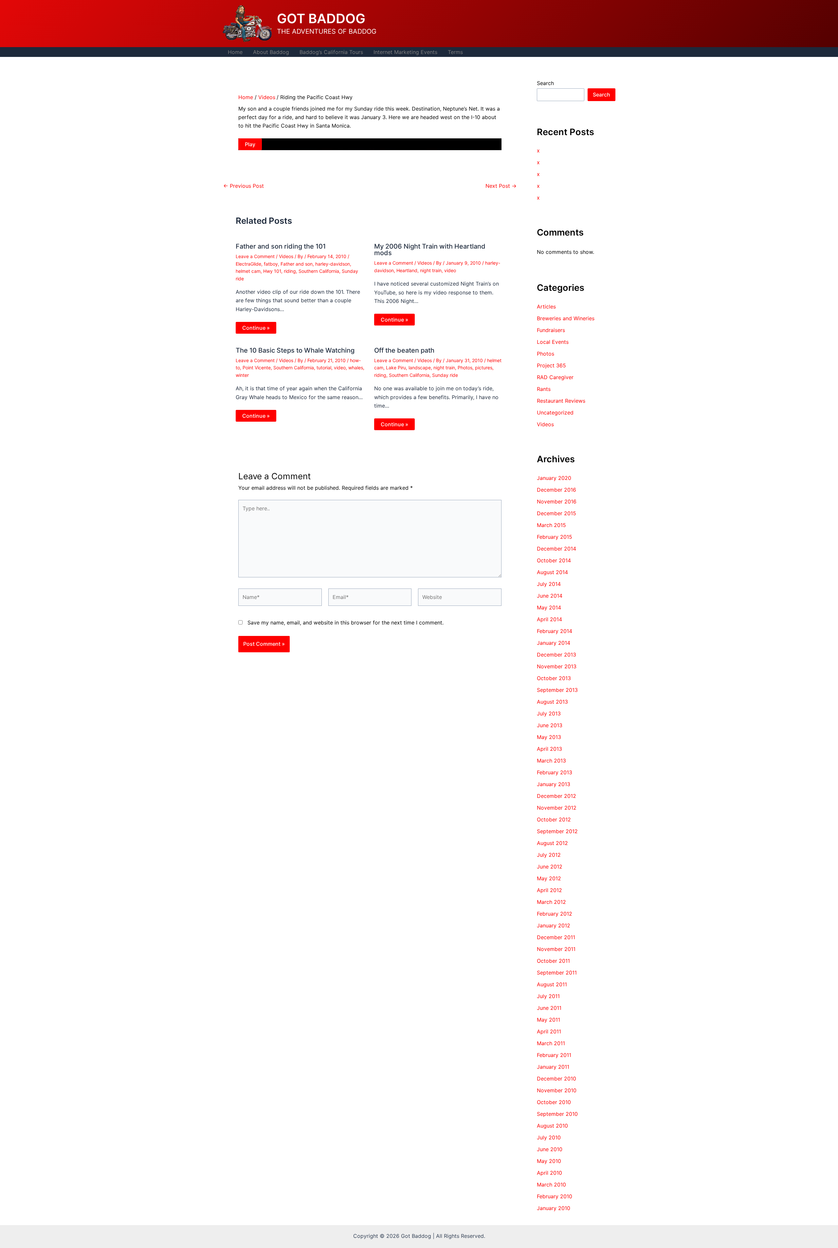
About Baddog (271, 52)
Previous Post (243, 185)
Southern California (319, 271)
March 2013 (551, 760)
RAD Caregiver (555, 377)
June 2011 (549, 1008)
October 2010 (554, 1102)
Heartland (406, 270)
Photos (465, 367)
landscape (420, 367)
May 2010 (549, 1161)
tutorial (324, 367)
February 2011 (554, 1055)
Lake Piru (396, 367)
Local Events (553, 342)
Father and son (297, 264)
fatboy (271, 264)
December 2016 (556, 489)
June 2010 (549, 1149)
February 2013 (554, 772)
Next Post (501, 185)
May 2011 (548, 1019)
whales (355, 367)
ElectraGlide (248, 264)
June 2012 (549, 866)
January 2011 (553, 1066)
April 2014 (549, 619)
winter (242, 375)
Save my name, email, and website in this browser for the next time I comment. (345, 622)
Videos (286, 256)
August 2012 (552, 843)
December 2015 (556, 513)
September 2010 (557, 1114)
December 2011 (556, 937)
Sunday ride (445, 375)
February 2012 (554, 913)
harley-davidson (332, 264)
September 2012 (557, 831)
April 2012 (549, 890)
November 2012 (556, 807)
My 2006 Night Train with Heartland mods (429, 249)
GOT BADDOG (321, 18)
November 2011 (556, 949)
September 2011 (557, 972)
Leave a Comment (255, 256)
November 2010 (556, 1090)
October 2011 (553, 961)
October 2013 (554, 678)
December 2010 (556, 1078)
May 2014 (549, 607)
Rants (544, 389)
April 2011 (549, 1031)
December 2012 (556, 796)
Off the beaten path (404, 350)
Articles (546, 306)
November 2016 (556, 501)
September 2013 (557, 690)
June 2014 (549, 595)
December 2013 (556, 654)
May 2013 (549, 737)
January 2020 (554, 478)
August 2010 (552, 1125)
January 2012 (553, 925)
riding (290, 271)
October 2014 (554, 560)
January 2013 (553, 784)
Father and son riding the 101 (281, 246)
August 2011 (552, 984)
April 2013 (549, 749)
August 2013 (552, 701)
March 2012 (551, 902)
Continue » (256, 328)
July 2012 (549, 855)
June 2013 (549, 725)
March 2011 (551, 1043)
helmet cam (248, 271)
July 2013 (549, 713)
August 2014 (552, 572)
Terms (455, 52)
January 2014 (553, 643)
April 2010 (549, 1172)
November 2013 (556, 666)
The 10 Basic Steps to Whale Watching (295, 350)
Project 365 (551, 365)
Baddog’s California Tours (331, 52)
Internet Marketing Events (405, 52)
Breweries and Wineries (565, 318)
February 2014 (554, 631)
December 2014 (556, 548)
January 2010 (553, 1208)
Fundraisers (551, 330)
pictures (483, 367)
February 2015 (554, 537)
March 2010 (551, 1184)
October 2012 (554, 819)
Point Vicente (257, 367)
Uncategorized (555, 412)
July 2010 (549, 1137)
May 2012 (549, 878)
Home (235, 52)
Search (545, 83)
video (450, 270)
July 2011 (548, 996)
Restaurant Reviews (561, 400)
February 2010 (554, 1196)
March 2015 (551, 525)
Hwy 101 (272, 271)
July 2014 (549, 584)
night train (431, 270)
